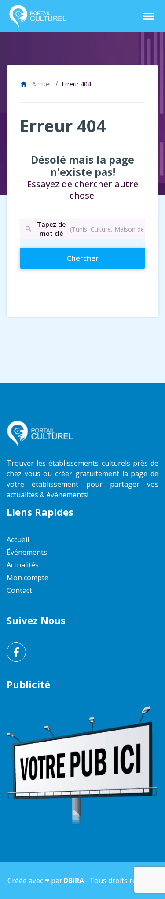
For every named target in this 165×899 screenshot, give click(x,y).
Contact (19, 590)
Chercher (98, 258)
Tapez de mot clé (45, 229)
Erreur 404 (76, 84)
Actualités (23, 565)
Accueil (36, 84)
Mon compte (27, 577)
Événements (27, 552)
